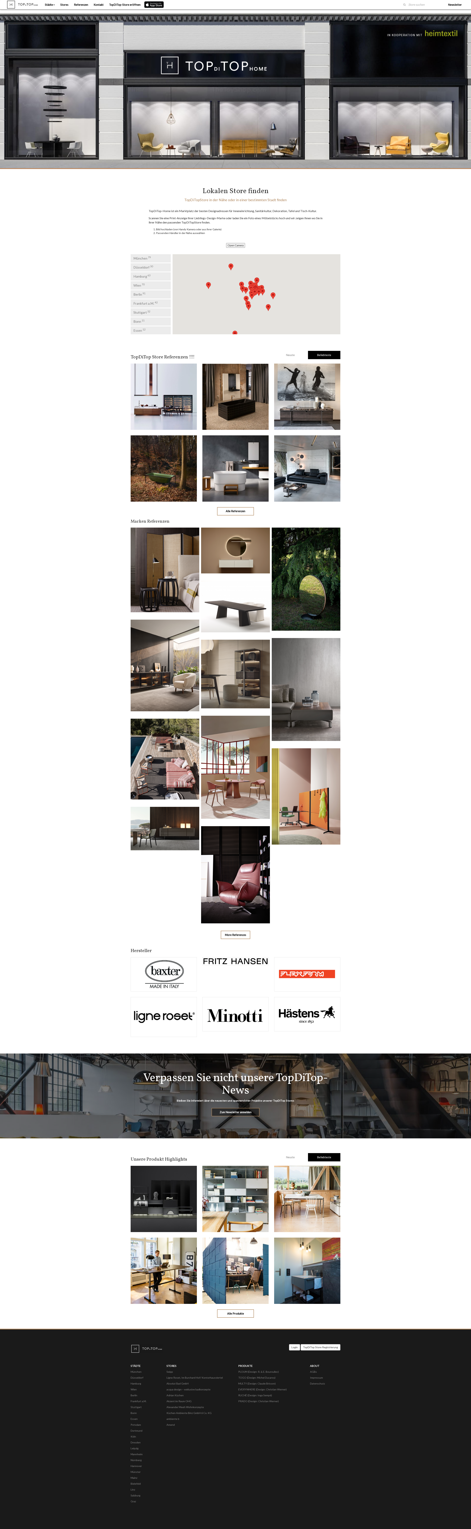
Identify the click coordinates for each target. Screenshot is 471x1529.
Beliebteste (324, 355)
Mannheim (137, 1454)
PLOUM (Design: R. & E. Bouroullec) (258, 1371)
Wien (139, 285)
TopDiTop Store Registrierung (320, 1347)
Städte (49, 4)
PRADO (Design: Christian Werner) (258, 1401)
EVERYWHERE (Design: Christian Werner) (262, 1389)
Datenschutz (317, 1383)
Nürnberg (136, 1460)
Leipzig (135, 1448)
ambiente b (173, 1418)
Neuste (290, 355)
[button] (250, 284)
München (142, 258)
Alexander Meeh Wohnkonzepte (185, 1407)
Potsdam (136, 1424)
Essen (139, 330)
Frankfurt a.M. (145, 303)
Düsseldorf (143, 267)
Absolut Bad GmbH (178, 1383)
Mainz (134, 1477)
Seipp (170, 1371)
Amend (171, 1424)
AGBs (313, 1371)
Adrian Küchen (175, 1395)
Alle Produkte (235, 1313)
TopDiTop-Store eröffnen (125, 4)
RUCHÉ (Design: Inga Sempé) (255, 1395)
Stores (64, 4)
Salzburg (135, 1495)
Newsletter (455, 4)
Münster (136, 1471)
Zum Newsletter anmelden (236, 1112)
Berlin (139, 294)
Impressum (316, 1377)
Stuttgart (141, 312)
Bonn (139, 321)
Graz (133, 1501)
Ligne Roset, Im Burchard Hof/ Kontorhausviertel (195, 1377)
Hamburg (141, 276)
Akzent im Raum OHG (179, 1401)
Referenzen (81, 4)
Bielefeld (136, 1483)
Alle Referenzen (235, 511)
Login (294, 1347)
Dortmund (136, 1430)
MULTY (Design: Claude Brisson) (257, 1383)
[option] (235, 90)
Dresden (136, 1442)
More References (235, 934)
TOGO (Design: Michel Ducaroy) (256, 1377)
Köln (133, 1436)
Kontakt (99, 4)
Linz (133, 1489)
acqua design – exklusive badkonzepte (188, 1389)
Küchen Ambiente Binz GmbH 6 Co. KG (189, 1412)
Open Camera (236, 245)
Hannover (136, 1466)
